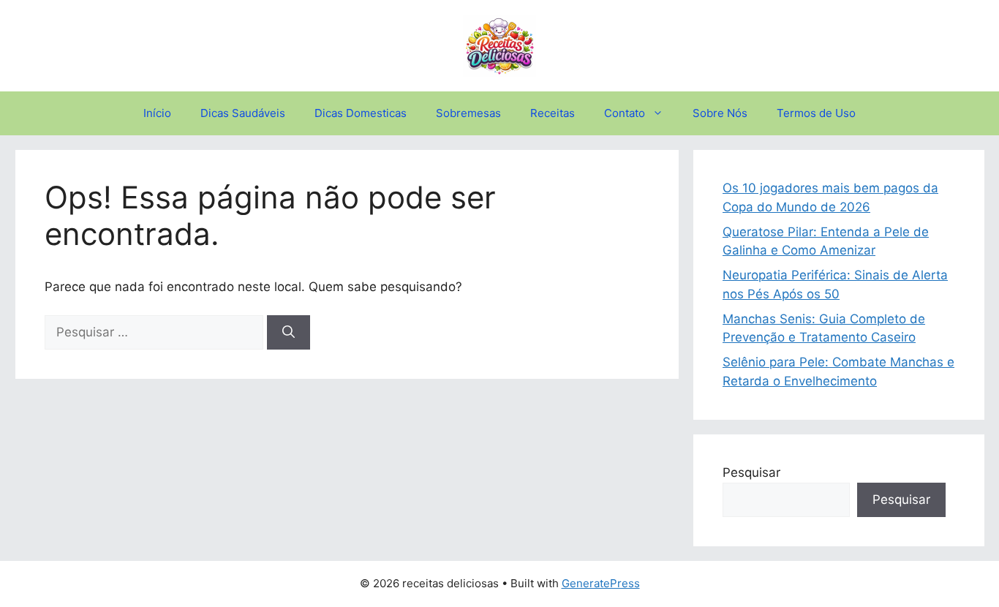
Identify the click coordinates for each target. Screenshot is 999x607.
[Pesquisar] (288, 332)
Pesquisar (751, 472)
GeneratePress (601, 583)
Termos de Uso (816, 113)
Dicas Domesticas (360, 113)
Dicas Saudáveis (242, 113)
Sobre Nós (720, 113)
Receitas (552, 113)
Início (157, 113)
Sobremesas (468, 113)
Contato (624, 113)
